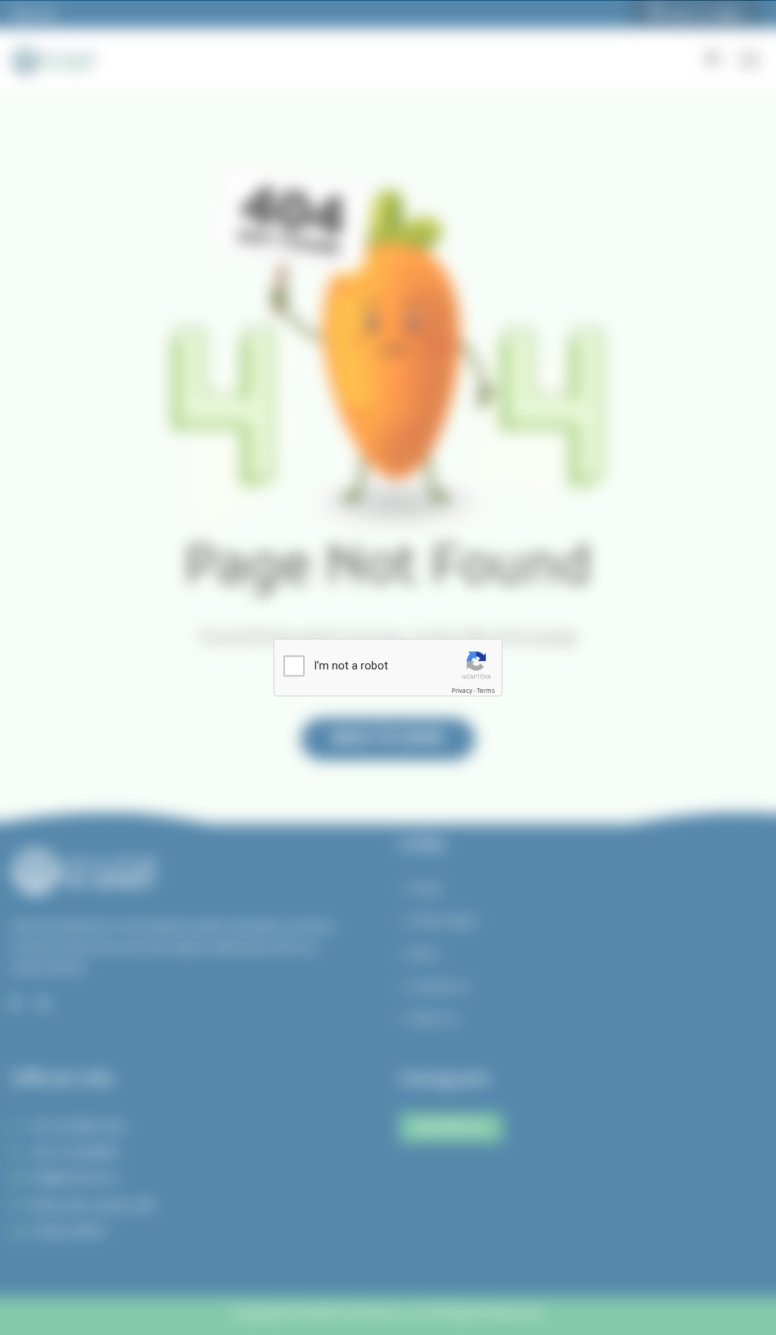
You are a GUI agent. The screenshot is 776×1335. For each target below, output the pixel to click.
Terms (486, 691)
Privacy (462, 691)
